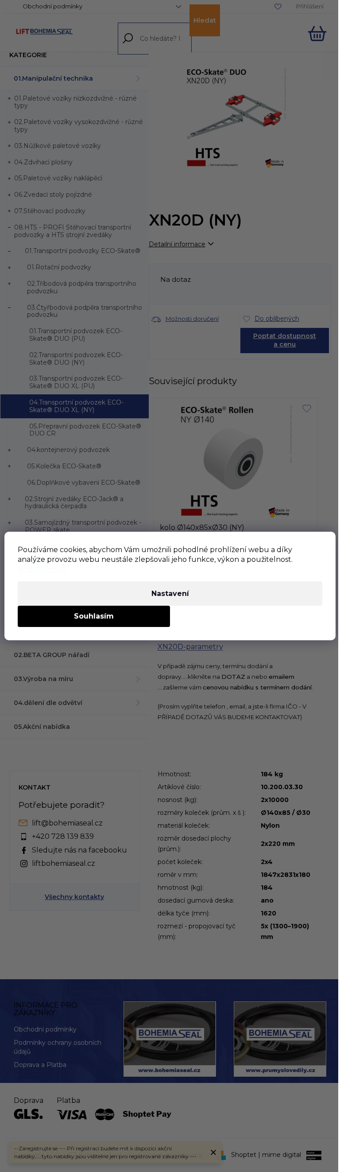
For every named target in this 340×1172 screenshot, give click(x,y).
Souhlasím (94, 616)
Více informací (43, 569)
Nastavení (170, 593)
